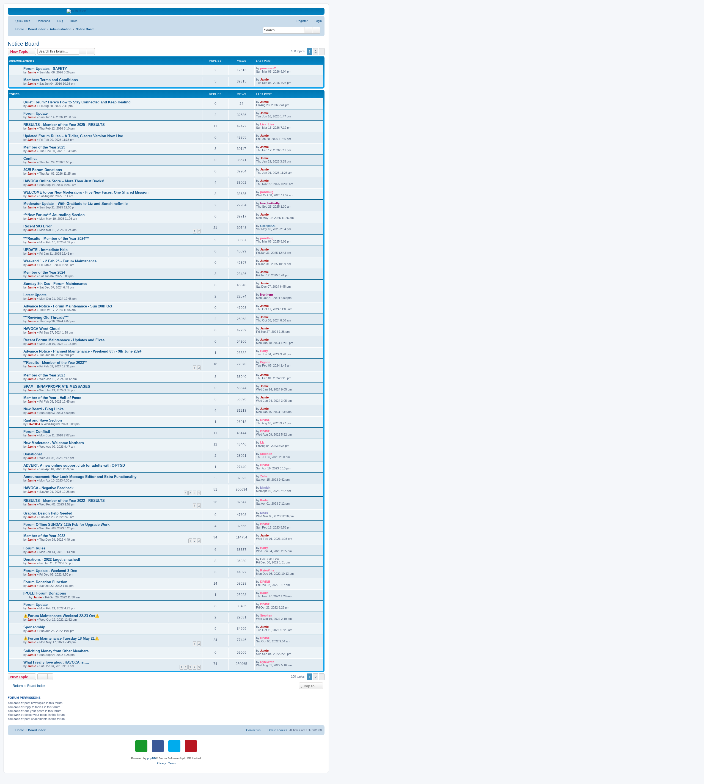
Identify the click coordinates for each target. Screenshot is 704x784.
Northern (266, 294)
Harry (264, 351)
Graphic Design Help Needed (47, 513)
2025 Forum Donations (42, 170)
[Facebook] (158, 746)
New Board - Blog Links (43, 409)
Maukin (265, 487)
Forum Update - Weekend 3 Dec (50, 571)
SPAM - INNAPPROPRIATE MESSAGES (56, 386)
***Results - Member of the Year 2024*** (56, 238)
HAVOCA (34, 424)
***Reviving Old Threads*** (45, 317)
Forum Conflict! (36, 432)
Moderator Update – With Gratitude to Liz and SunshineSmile (75, 204)
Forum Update (35, 113)
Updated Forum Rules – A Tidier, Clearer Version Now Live (73, 136)
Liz (262, 442)
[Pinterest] (191, 746)
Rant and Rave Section (42, 420)
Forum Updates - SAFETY (45, 69)
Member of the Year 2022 (44, 536)
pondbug (267, 192)
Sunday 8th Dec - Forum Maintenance (55, 284)
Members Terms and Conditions (50, 80)
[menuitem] (41, 21)
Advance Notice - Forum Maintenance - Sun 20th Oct (67, 306)
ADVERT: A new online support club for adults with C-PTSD (74, 465)
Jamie (32, 72)
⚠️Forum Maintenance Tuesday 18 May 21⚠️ (61, 638)
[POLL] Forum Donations (44, 593)
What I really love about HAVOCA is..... (56, 662)
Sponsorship (34, 627)
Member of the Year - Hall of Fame (52, 398)
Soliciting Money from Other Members (56, 651)
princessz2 (268, 68)
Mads (264, 513)
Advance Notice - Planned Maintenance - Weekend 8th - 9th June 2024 (82, 351)
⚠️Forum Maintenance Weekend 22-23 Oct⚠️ (61, 616)
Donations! (32, 454)
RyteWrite (267, 570)
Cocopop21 (268, 225)
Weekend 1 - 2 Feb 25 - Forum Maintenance (60, 261)
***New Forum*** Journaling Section (54, 215)
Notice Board (23, 44)
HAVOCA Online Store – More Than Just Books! (63, 181)
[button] (321, 51)
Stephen (266, 453)
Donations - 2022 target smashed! (51, 559)
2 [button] (316, 51)
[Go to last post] (278, 68)
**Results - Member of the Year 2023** (55, 363)
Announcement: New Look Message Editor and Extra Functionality (79, 477)
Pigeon (265, 362)
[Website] (141, 746)
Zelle (263, 476)
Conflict (30, 158)
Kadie (264, 500)
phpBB (151, 758)
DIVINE (265, 420)
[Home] (166, 11)
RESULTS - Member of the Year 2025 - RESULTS (64, 125)
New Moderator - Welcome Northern (53, 443)
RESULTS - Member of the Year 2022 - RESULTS (64, 501)
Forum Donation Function (45, 582)
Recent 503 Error (37, 226)
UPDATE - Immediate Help (45, 250)
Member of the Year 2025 (44, 147)
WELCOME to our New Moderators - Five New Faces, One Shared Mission (85, 192)
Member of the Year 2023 (44, 375)
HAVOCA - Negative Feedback (48, 488)
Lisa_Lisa (267, 124)
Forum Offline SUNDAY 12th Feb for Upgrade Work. (67, 524)
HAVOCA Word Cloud (41, 329)
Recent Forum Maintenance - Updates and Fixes (64, 340)
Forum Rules (34, 548)
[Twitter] (174, 746)
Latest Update (34, 295)
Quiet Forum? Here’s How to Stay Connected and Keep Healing (77, 102)
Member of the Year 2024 (44, 272)
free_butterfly (270, 203)
